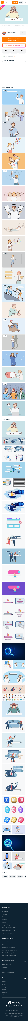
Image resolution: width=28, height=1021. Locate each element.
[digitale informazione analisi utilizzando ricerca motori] (7, 491)
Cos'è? (15, 56)
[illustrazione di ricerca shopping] (8, 618)
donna (5, 979)
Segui (23, 34)
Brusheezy (5, 1014)
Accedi (20, 2)
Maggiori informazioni (9, 59)
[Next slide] (22, 979)
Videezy (4, 1019)
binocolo (12, 979)
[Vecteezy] (2, 2)
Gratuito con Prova (14, 39)
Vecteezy (4, 1016)
